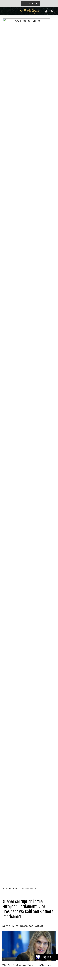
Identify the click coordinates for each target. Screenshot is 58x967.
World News (27, 888)
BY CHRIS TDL (30, 3)
